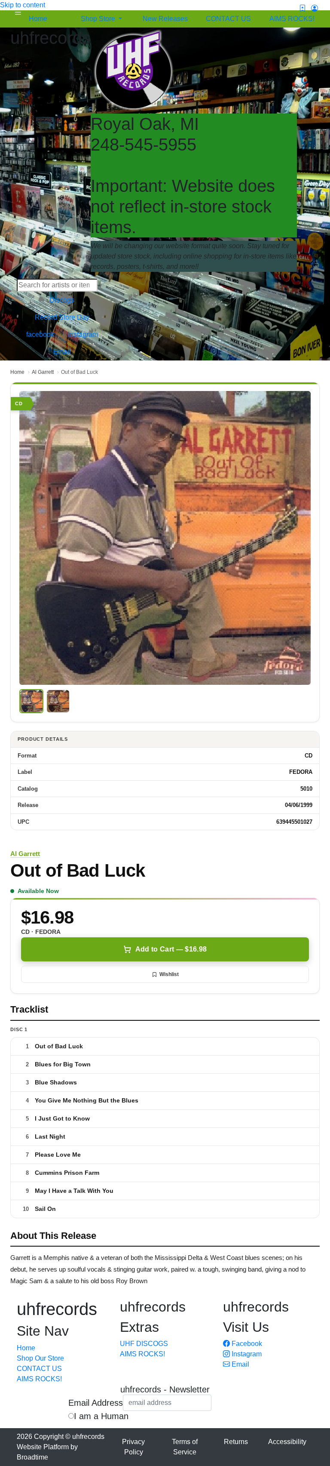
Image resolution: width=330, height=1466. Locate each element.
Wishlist (169, 974)
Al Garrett (43, 372)
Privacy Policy (133, 1447)
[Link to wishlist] (302, 8)
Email (239, 1364)
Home (17, 372)
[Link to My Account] (314, 8)
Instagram (246, 1354)
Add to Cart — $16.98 (171, 949)
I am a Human (101, 1416)
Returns (236, 1441)
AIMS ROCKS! (39, 1379)
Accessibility (287, 1441)
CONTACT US (39, 1368)
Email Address (95, 1402)
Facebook (246, 1343)
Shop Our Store (40, 1358)
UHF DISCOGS (144, 1343)
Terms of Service (185, 1447)
